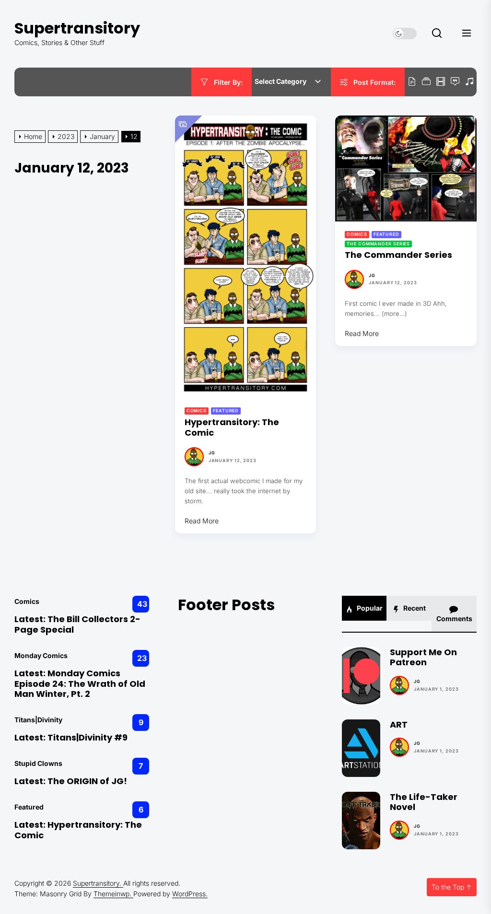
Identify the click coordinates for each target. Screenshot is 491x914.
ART (399, 724)
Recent (414, 608)
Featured (226, 410)
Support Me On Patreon (423, 657)
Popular (369, 608)
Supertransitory (77, 28)
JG (212, 453)
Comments (454, 618)
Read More (202, 521)
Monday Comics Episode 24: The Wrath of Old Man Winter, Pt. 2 (79, 683)
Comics (197, 410)
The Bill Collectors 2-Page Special (77, 624)
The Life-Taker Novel (423, 802)
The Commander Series (378, 243)
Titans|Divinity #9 (87, 737)
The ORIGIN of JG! (87, 781)
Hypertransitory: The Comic (232, 427)
